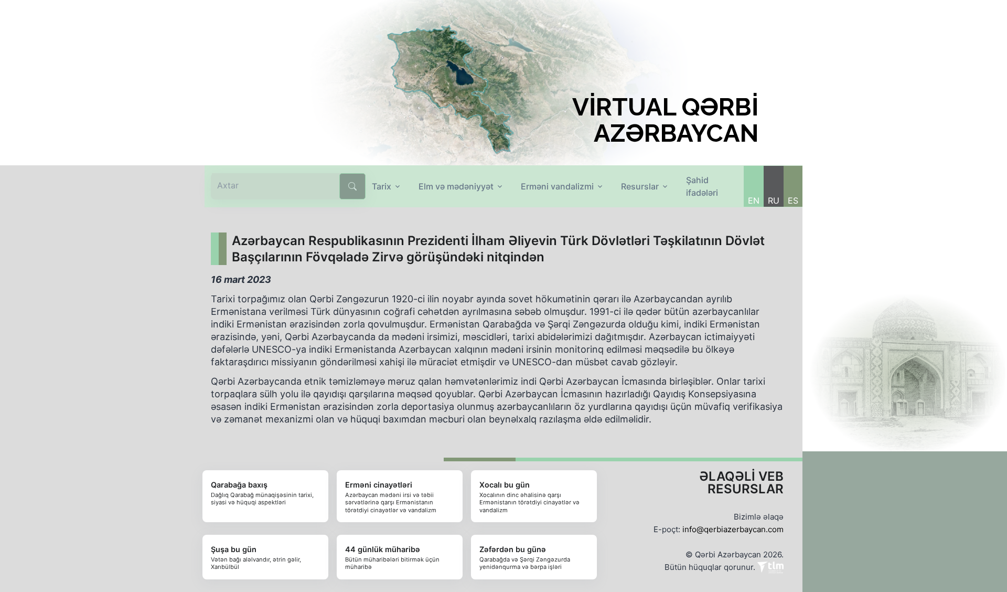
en (753, 200)
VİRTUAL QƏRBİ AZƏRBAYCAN (665, 120)
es (793, 200)
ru (773, 200)
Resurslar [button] (640, 186)
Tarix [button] (381, 186)
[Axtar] (352, 186)
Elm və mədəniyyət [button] (456, 186)
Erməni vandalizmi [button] (557, 186)
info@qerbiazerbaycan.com (733, 529)
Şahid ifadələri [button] (702, 186)
